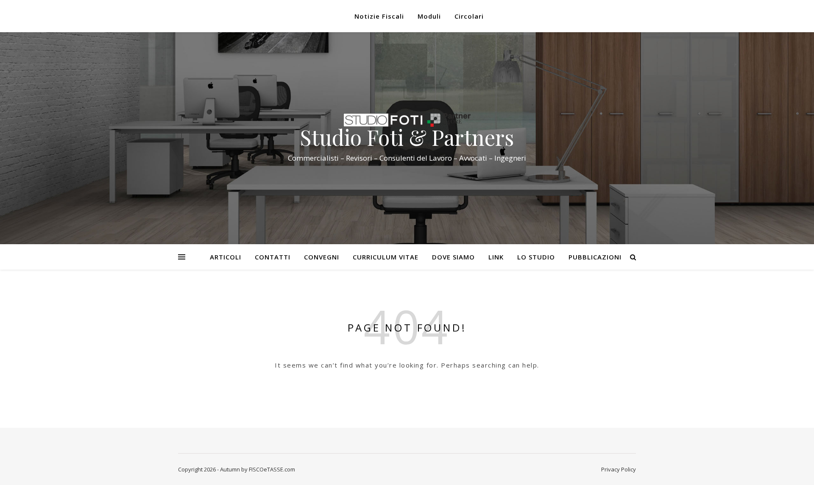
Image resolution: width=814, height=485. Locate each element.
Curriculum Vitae (385, 257)
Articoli (225, 257)
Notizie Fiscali (379, 16)
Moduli (429, 16)
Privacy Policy (618, 469)
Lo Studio (536, 257)
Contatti (272, 257)
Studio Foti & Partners (407, 137)
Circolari (469, 16)
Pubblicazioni (595, 257)
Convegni (321, 257)
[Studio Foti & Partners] (407, 120)
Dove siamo (453, 257)
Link (496, 257)
